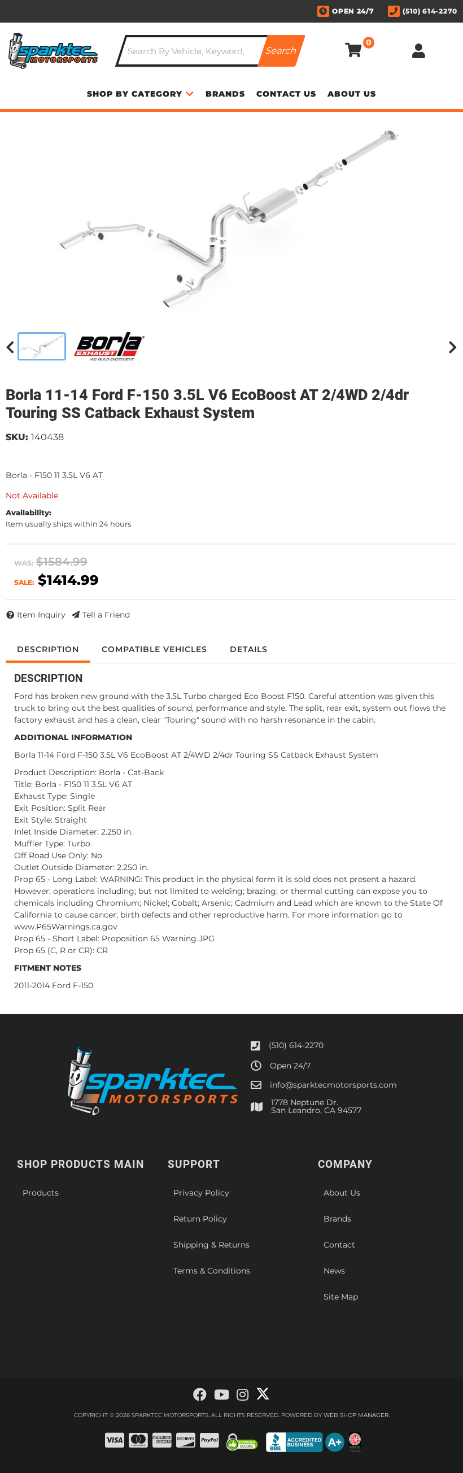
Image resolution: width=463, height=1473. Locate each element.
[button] (210, 51)
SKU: (17, 437)
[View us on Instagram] (242, 1395)
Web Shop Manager (356, 1415)
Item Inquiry (41, 615)
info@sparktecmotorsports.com (333, 1085)
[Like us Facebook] (200, 1395)
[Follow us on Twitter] (263, 1393)
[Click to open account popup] (419, 50)
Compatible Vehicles (154, 649)
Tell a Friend (106, 615)
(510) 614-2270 (296, 1045)
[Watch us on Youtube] (221, 1395)
